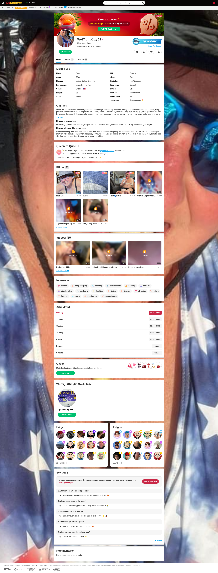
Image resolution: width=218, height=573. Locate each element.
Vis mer (59, 117)
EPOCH (38, 565)
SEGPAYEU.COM (47, 565)
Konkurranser (57, 8)
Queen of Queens (107, 151)
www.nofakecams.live (23, 565)
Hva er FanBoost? (155, 46)
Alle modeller (7, 8)
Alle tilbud (44, 8)
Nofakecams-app (74, 8)
